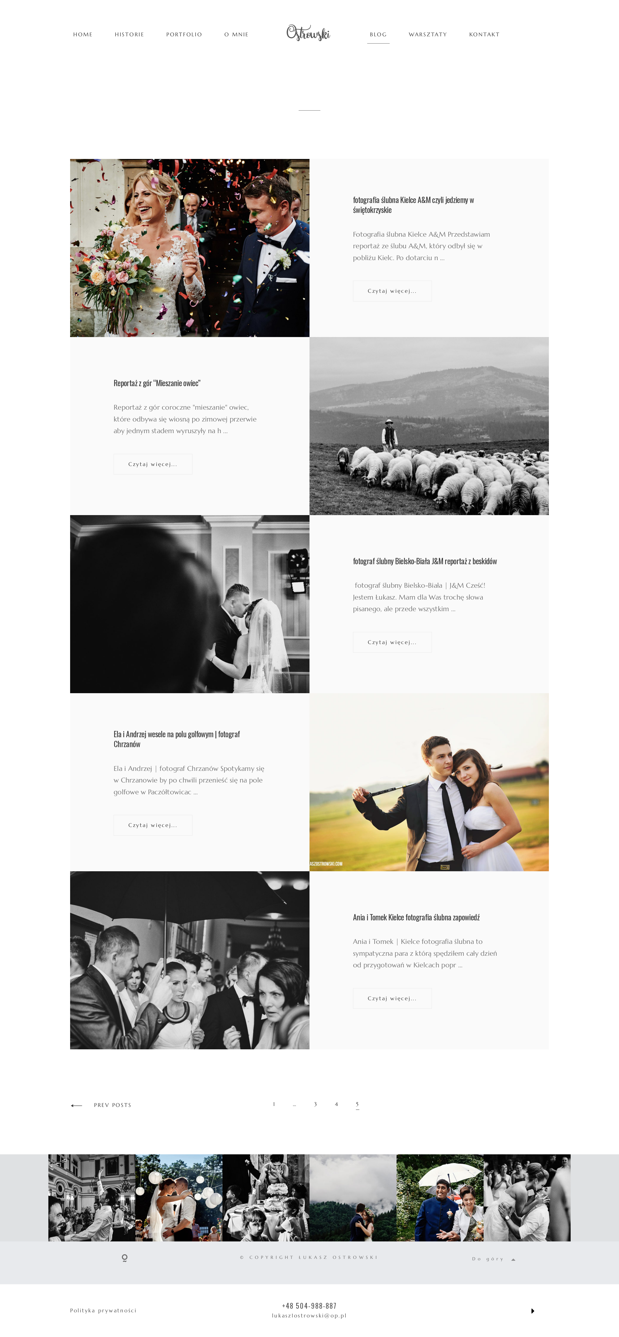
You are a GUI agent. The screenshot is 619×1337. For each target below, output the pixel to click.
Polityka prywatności (103, 1310)
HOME (83, 34)
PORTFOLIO (184, 34)
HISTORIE (130, 34)
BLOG (378, 34)
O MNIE (236, 34)
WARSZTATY (428, 34)
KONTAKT (484, 34)
